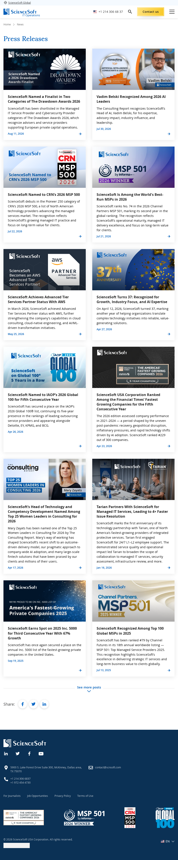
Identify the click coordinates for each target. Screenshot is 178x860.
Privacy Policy (62, 795)
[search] (130, 11)
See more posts (89, 687)
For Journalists (12, 795)
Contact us (151, 12)
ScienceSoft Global (19, 2)
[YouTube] (41, 753)
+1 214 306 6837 (20, 778)
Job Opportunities (37, 795)
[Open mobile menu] (172, 12)
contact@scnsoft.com (108, 767)
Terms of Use (85, 795)
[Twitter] (17, 753)
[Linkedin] (6, 753)
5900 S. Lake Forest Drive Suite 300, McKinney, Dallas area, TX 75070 (46, 769)
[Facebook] (29, 753)
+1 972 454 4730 (20, 782)
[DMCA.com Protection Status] (16, 847)
